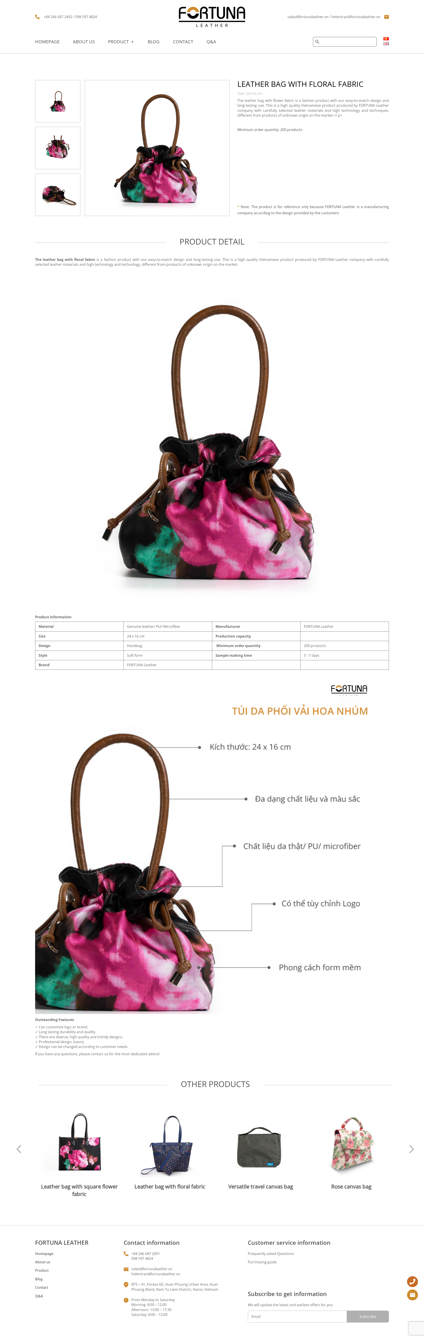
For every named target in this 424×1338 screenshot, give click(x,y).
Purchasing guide (262, 1262)
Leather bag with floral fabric (169, 1186)
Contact (183, 42)
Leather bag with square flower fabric (79, 1190)
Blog (154, 42)
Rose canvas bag (351, 1186)
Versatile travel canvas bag (260, 1186)
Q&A (211, 42)
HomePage (47, 42)
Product (118, 42)
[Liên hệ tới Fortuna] (412, 1281)
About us (84, 42)
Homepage (44, 1253)
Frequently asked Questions (271, 1253)
